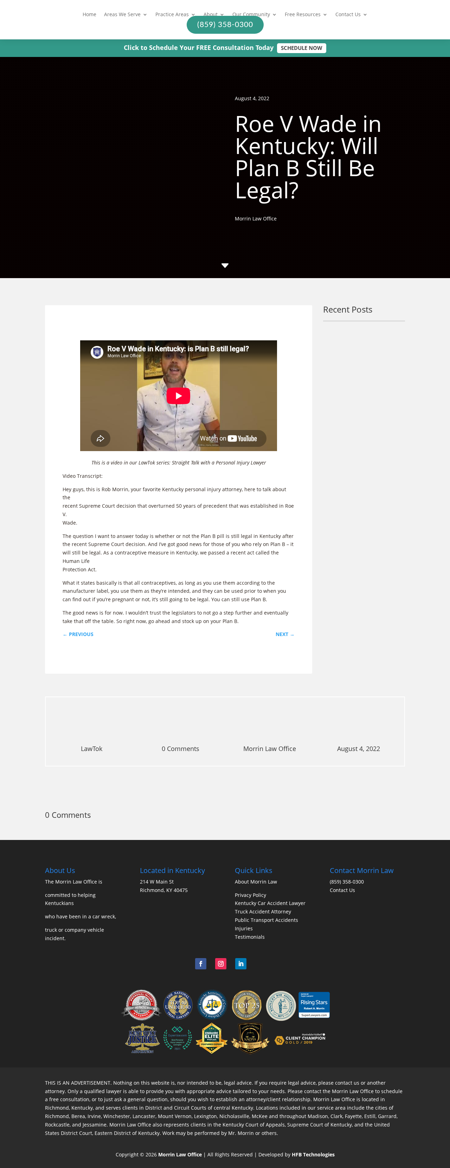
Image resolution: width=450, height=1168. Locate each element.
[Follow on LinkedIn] (240, 963)
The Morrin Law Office (71, 881)
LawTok (91, 748)
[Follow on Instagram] (220, 963)
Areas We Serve (122, 15)
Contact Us (348, 15)
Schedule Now (301, 47)
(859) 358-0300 (347, 881)
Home (89, 15)
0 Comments (180, 748)
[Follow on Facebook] (200, 963)
